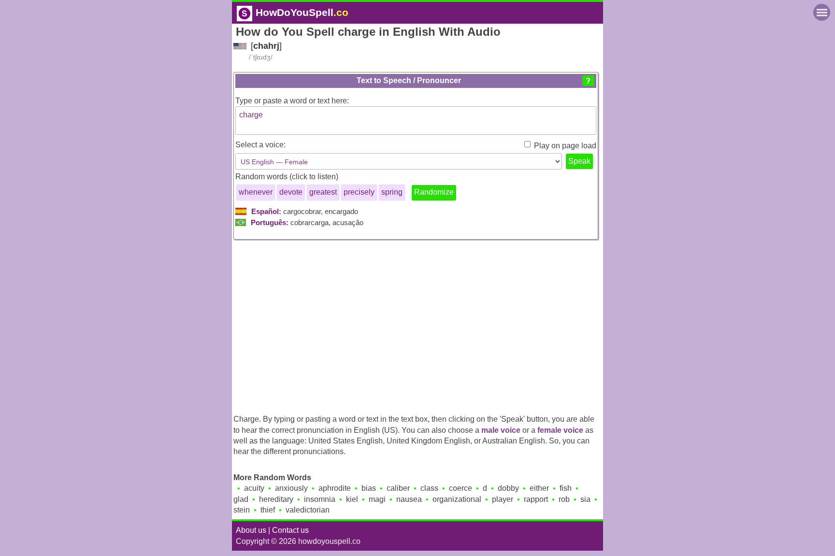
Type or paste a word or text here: (292, 101)
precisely (359, 192)
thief (267, 510)
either (539, 488)
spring (392, 192)
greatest (323, 192)
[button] (588, 80)
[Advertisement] (417, 324)
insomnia (319, 499)
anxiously (291, 488)
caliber (398, 488)
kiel (352, 499)
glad (240, 499)
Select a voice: (260, 145)
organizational (456, 499)
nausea (409, 499)
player (502, 499)
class (429, 488)
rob (564, 499)
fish (566, 488)
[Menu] (821, 12)
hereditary (276, 499)
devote (290, 192)
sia (585, 499)
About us (251, 530)
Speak (579, 161)
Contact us (290, 530)
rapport (536, 499)
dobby (508, 488)
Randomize (434, 192)
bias (368, 488)
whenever (256, 192)
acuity (254, 488)
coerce (460, 488)
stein (241, 510)
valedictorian (308, 510)
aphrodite (334, 488)
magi (377, 499)
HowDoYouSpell (302, 12)
